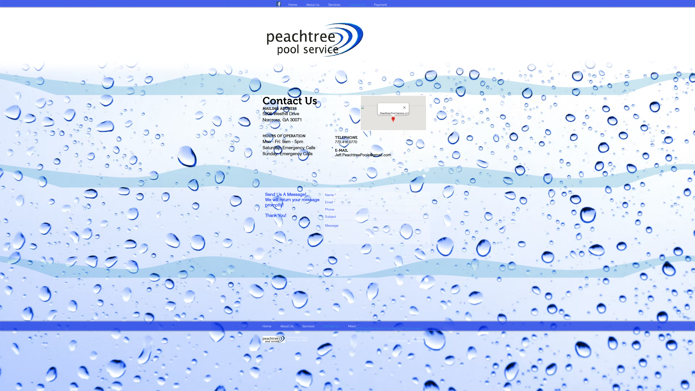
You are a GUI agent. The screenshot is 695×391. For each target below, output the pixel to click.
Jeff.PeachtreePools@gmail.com (363, 154)
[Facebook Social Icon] (278, 3)
